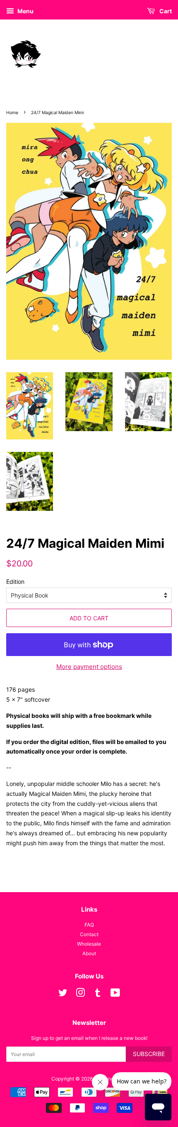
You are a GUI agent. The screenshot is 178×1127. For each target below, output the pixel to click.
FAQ (89, 925)
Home (12, 112)
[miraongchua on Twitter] (62, 994)
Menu (25, 11)
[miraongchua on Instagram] (80, 994)
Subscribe (149, 1053)
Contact (89, 934)
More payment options (89, 667)
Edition (15, 581)
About (89, 953)
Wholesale (89, 944)
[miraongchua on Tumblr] (97, 994)
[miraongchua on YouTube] (115, 994)
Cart (165, 11)
